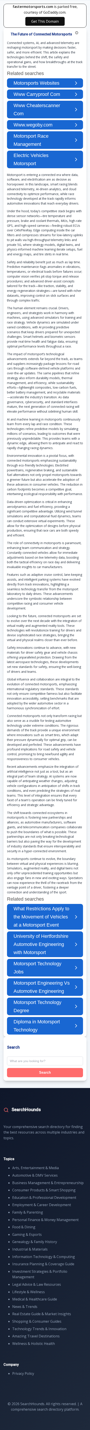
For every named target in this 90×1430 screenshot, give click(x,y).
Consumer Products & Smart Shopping (44, 1190)
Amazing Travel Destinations (36, 1336)
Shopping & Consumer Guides (36, 1321)
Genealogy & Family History (34, 1241)
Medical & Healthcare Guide (34, 1299)
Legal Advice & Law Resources (36, 1284)
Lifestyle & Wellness (28, 1291)
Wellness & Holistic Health (33, 1343)
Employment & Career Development (41, 1204)
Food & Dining (23, 1227)
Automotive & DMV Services (35, 1175)
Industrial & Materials (30, 1249)
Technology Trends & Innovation (39, 1328)
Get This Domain (45, 21)
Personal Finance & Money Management (45, 1219)
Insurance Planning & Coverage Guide (43, 1264)
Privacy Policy (23, 1373)
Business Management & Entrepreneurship (48, 1182)
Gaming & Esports (27, 1234)
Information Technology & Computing (43, 1256)
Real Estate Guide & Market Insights (41, 1313)
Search (45, 1072)
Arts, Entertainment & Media (35, 1167)
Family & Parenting (27, 1212)
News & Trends (24, 1306)
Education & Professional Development (44, 1197)
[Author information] (77, 33)
